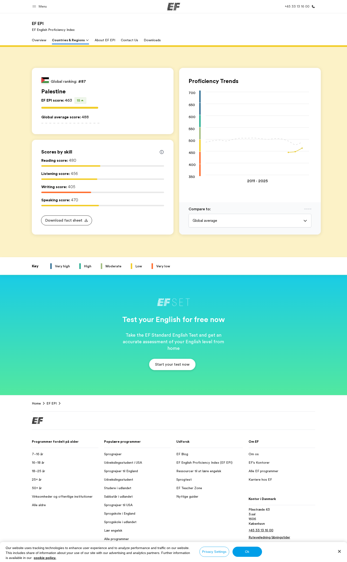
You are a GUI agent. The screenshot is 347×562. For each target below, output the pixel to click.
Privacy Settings (214, 552)
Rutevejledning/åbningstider (269, 537)
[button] (40, 6)
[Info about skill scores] (161, 152)
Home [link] (36, 403)
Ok (247, 552)
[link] (53, 26)
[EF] (173, 6)
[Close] (339, 551)
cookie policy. (45, 558)
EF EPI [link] (52, 403)
